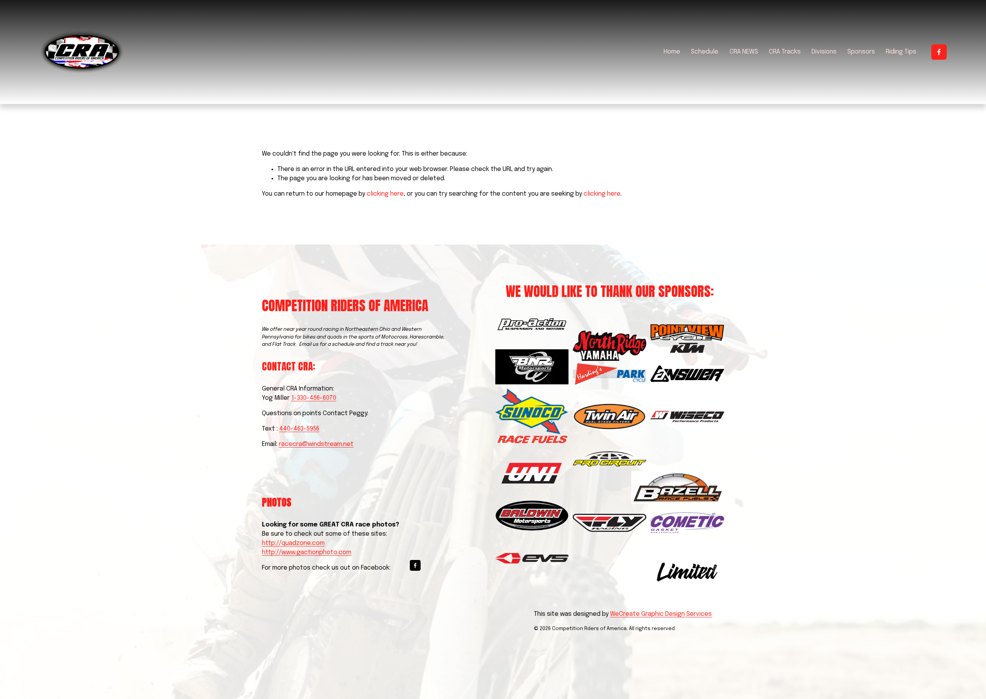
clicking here (385, 194)
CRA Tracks (785, 52)
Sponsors (861, 52)
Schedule (704, 52)
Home (672, 52)
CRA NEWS (743, 52)
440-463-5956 (299, 429)
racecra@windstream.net (316, 444)
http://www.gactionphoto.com (306, 552)
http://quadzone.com (293, 543)
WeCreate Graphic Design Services (661, 614)
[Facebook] (939, 52)
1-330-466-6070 (313, 398)
